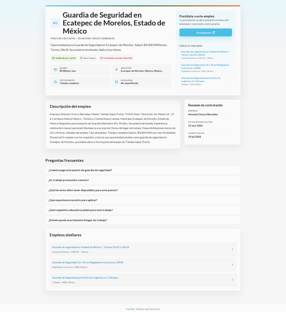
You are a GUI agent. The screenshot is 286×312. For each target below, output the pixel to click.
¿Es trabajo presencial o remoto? (68, 180)
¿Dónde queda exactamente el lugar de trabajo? (77, 220)
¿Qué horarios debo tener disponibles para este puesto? (83, 190)
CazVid (130, 309)
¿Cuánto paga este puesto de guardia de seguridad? (80, 170)
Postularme (203, 32)
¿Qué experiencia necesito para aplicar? (72, 200)
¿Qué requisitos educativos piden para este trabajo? (80, 209)
